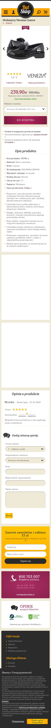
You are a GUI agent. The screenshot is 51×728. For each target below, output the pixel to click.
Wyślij (9, 516)
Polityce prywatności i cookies (32, 707)
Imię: (7, 466)
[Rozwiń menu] (6, 12)
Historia (11, 644)
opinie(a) (10, 83)
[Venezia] (37, 75)
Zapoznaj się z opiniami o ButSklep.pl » (25, 624)
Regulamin (13, 648)
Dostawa (11, 666)
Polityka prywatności (17, 651)
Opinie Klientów (15, 641)
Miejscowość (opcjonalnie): (18, 478)
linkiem (5, 701)
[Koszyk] (46, 12)
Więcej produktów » (36, 83)
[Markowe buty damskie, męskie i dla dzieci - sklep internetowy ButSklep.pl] (25, 10)
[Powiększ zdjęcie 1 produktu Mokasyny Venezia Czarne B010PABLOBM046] (25, 48)
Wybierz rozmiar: (12, 104)
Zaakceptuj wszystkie (37, 721)
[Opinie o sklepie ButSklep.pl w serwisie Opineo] (16, 617)
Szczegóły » (10, 142)
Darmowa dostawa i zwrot (25, 99)
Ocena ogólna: (12, 444)
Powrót (8, 23)
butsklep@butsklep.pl (25, 595)
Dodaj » (19, 83)
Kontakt (11, 663)
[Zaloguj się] (13, 12)
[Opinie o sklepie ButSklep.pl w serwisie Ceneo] (34, 617)
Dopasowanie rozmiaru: (16, 455)
